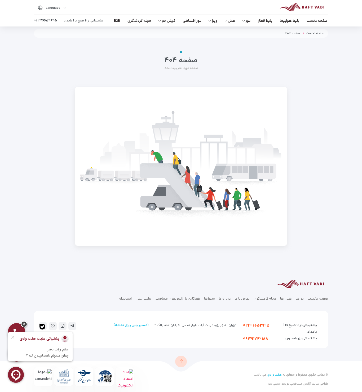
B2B (117, 21)
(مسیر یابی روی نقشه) (131, 325)
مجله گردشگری (139, 21)
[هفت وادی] (303, 8)
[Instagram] (63, 326)
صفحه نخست (317, 21)
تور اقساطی (192, 21)
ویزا (214, 21)
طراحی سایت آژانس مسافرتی (308, 383)
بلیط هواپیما (289, 21)
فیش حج (168, 21)
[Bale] (42, 326)
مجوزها (209, 299)
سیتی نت (274, 383)
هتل (231, 21)
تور (248, 21)
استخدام (125, 299)
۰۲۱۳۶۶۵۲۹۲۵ (256, 325)
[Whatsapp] (53, 326)
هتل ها (286, 299)
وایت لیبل (143, 299)
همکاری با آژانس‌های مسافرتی (177, 299)
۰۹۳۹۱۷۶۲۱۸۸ (255, 339)
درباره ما (225, 299)
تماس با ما (242, 299)
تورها (300, 299)
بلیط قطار (265, 21)
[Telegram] (72, 326)
